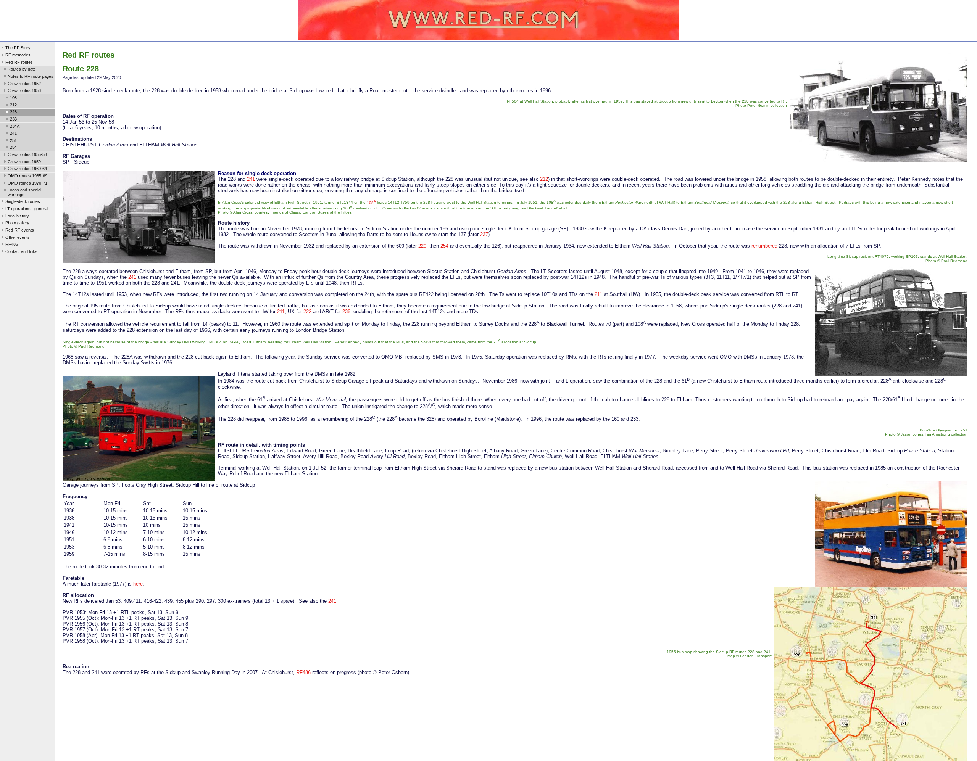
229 (422, 246)
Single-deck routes (22, 201)
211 (598, 294)
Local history (17, 216)
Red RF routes (19, 62)
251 (13, 140)
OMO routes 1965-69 (27, 176)
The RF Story (18, 47)
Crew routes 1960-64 (27, 168)
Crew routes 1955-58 (27, 154)
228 (13, 111)
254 (13, 147)
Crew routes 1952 (24, 83)
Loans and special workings (24, 192)
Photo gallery (17, 222)
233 (13, 119)
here (138, 584)
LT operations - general (26, 208)
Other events (17, 237)
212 (13, 105)
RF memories (18, 55)
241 (13, 133)
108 (13, 97)
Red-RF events (19, 230)
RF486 (11, 244)
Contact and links (21, 251)
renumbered (764, 246)
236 (346, 311)
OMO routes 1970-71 (27, 183)
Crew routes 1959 (24, 161)
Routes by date (22, 69)
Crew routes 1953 (24, 90)
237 (484, 234)
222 (307, 311)
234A (14, 126)
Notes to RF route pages (30, 76)
